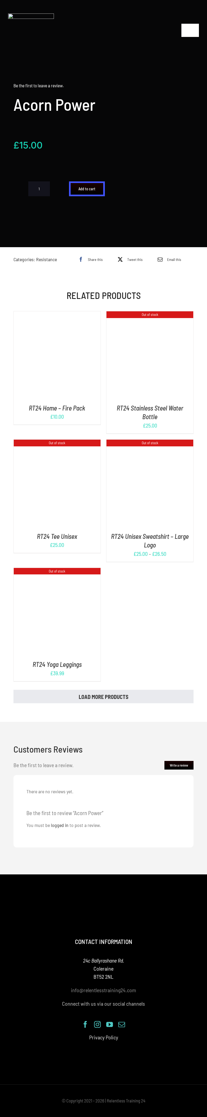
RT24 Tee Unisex (57, 536)
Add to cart (86, 189)
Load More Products (103, 697)
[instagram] (97, 1024)
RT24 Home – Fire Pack (57, 408)
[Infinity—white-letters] (31, 16)
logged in (59, 825)
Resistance (46, 259)
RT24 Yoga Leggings (57, 664)
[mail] (121, 1024)
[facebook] (85, 1024)
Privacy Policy (103, 1037)
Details (74, 355)
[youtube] (109, 1024)
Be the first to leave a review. (38, 85)
